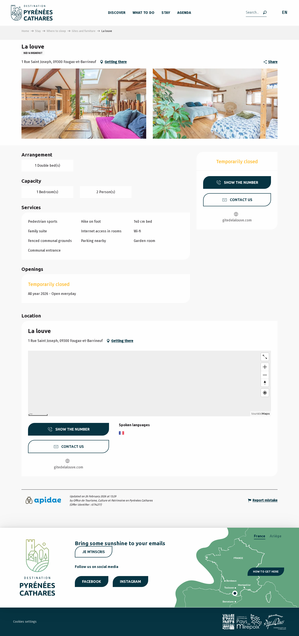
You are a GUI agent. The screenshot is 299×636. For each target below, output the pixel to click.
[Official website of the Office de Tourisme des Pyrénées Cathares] (32, 13)
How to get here (266, 571)
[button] (256, 13)
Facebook (91, 581)
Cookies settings (25, 622)
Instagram (130, 581)
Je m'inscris (93, 552)
